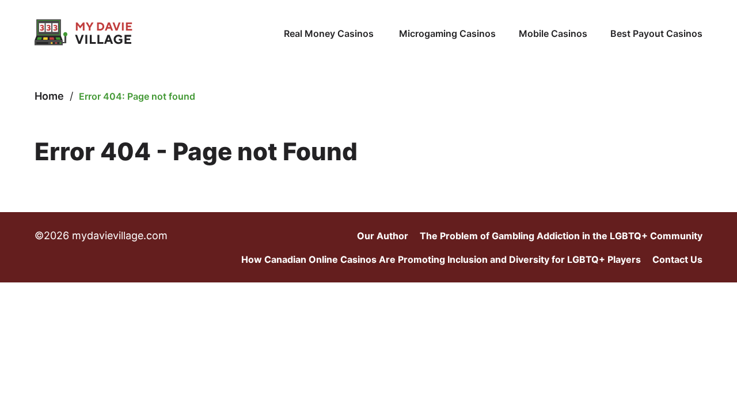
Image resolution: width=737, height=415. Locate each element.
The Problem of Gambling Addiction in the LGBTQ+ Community (561, 236)
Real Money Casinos (330, 33)
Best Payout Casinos (656, 33)
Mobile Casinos (553, 33)
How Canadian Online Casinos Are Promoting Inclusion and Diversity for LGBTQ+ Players (441, 259)
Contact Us (677, 259)
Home (49, 96)
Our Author (382, 236)
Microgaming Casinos (447, 33)
